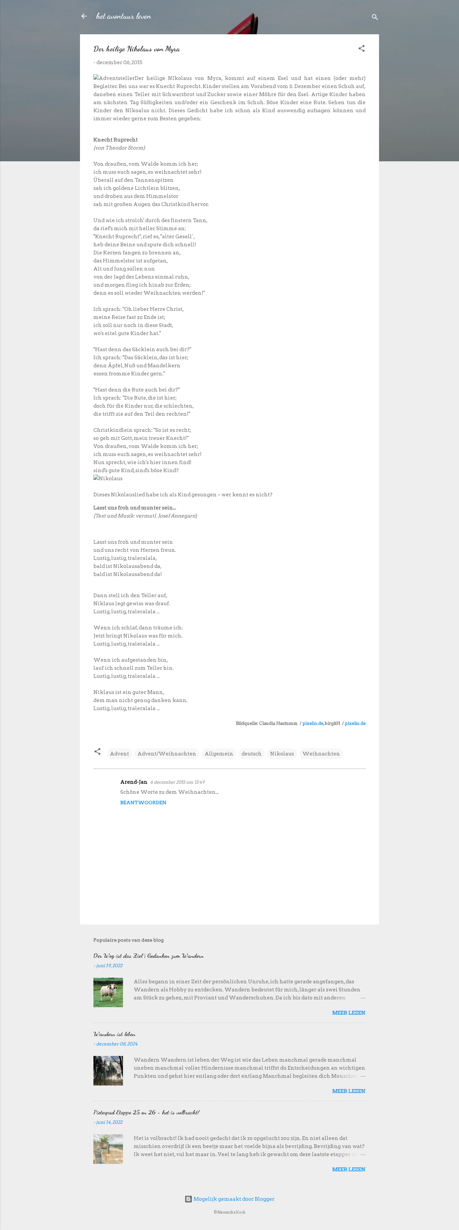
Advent (119, 754)
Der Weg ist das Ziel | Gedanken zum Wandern (148, 955)
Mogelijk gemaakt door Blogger (234, 1199)
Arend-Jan (134, 782)
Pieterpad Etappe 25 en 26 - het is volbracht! (146, 1112)
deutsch (252, 754)
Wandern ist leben (114, 1033)
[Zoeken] (375, 18)
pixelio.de (312, 723)
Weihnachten (321, 754)
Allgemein (219, 754)
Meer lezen (349, 1013)
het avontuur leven (123, 16)
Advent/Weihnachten (166, 754)
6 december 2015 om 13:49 (177, 782)
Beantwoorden (143, 802)
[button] (362, 49)
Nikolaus (282, 754)
